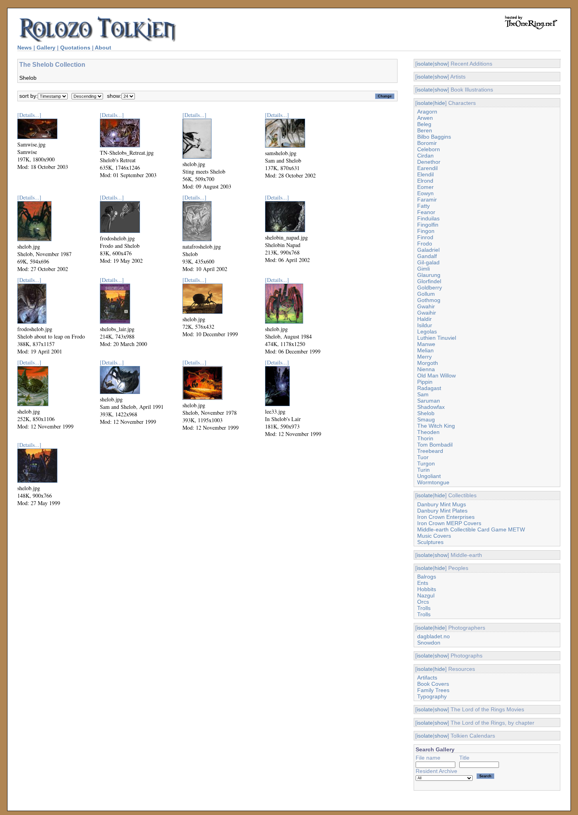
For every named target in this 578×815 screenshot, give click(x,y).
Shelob (425, 413)
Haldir (424, 319)
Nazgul (425, 595)
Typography (432, 696)
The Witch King (436, 426)
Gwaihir (426, 313)
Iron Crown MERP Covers (449, 523)
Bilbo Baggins (434, 137)
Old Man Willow (436, 375)
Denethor (428, 162)
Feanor (426, 212)
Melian (425, 350)
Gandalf (427, 256)
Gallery (46, 47)
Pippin (425, 382)
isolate (425, 63)
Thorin (425, 438)
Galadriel (428, 250)
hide (439, 103)
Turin (423, 470)
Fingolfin (427, 225)
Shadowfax (431, 407)
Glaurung (428, 275)
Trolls (424, 608)
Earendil (427, 168)
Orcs (423, 602)
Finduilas (428, 218)
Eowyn (425, 193)
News (24, 47)
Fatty (423, 206)
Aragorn (427, 111)
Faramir (427, 199)
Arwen (425, 118)
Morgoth (427, 363)
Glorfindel (429, 281)
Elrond (425, 181)
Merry (424, 356)
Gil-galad (428, 262)
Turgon (426, 463)
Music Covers (434, 536)
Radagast (429, 388)
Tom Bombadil (435, 444)
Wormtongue (433, 482)
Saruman (428, 400)
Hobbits (426, 589)
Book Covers (433, 684)
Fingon (425, 231)
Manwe (426, 344)
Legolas (427, 331)
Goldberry (429, 287)
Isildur (424, 325)
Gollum (426, 294)
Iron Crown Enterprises (446, 517)
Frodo (424, 243)
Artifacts (427, 677)
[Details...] (29, 115)
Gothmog (428, 300)
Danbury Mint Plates (442, 510)
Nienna (426, 369)
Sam (423, 394)
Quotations (75, 47)
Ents (422, 583)
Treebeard (430, 451)
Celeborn (428, 149)
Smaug (426, 419)
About (103, 47)
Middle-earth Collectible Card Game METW (471, 529)
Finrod (425, 237)
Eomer (425, 187)
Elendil (425, 174)
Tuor (423, 457)
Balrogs (426, 576)
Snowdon (428, 642)
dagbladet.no (433, 636)
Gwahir (426, 306)
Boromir (427, 143)
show (440, 63)
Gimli (423, 269)
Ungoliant (429, 476)
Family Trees (433, 690)
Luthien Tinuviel (436, 338)
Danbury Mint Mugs (441, 504)
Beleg (424, 124)
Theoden (428, 432)
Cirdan (425, 155)
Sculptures (430, 542)
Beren (424, 130)
